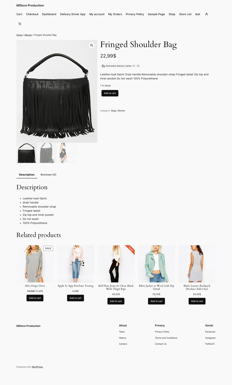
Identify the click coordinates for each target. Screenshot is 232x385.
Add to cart (110, 93)
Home (19, 35)
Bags (113, 110)
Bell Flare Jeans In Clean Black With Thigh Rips (116, 287)
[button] (92, 45)
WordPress (37, 366)
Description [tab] (27, 174)
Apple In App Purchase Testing (75, 285)
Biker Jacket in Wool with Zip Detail (156, 287)
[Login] (206, 14)
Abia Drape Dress (35, 285)
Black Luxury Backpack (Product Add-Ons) (197, 287)
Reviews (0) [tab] (48, 174)
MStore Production (30, 5)
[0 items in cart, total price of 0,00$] (19, 23)
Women (28, 35)
